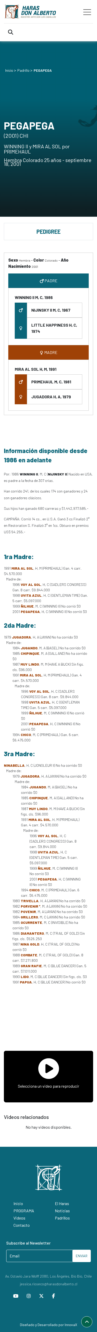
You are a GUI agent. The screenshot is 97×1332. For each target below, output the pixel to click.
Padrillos (62, 1217)
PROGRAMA (23, 1210)
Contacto (21, 1225)
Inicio (9, 70)
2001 (35, 266)
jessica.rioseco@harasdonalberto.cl (48, 1284)
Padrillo (23, 70)
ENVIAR (81, 1256)
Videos (19, 1217)
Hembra (24, 260)
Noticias (62, 1210)
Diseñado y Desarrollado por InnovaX (48, 1324)
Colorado (51, 260)
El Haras (62, 1203)
